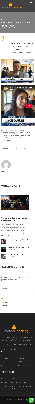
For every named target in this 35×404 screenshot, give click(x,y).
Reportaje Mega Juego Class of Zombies (20, 240)
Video (5, 305)
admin (14, 52)
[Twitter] (16, 148)
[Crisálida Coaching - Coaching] (12, 6)
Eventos (20, 362)
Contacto (5, 358)
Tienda (3, 362)
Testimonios (22, 358)
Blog (3, 365)
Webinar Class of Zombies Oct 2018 (18, 247)
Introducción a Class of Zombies (18, 255)
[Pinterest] (20, 148)
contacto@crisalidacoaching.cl (16, 383)
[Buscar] (31, 289)
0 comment (28, 52)
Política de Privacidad (25, 365)
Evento (21, 52)
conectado (22, 277)
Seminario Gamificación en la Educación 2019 (15, 219)
